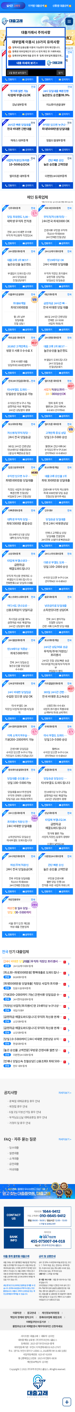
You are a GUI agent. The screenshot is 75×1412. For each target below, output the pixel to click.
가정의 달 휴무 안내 (19, 1123)
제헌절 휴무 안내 (18, 1106)
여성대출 (14, 1169)
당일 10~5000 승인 (55, 435)
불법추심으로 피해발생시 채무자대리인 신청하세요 (37, 1326)
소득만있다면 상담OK (55, 608)
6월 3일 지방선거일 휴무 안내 (25, 1112)
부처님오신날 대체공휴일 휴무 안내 (28, 1117)
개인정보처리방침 (50, 1313)
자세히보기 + (64, 1093)
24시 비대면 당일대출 (55, 262)
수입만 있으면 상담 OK (19, 694)
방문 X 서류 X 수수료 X (19, 348)
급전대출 (14, 1164)
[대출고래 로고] (12, 21)
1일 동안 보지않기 (17, 72)
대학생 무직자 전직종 (19, 219)
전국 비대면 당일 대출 (55, 305)
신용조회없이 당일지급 (19, 608)
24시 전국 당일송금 (19, 435)
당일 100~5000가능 (19, 780)
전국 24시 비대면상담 (55, 521)
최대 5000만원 (19, 305)
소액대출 (14, 1158)
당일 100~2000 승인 (55, 564)
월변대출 (14, 1153)
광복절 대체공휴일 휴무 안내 (24, 1101)
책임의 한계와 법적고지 (21, 1317)
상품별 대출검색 (61, 5)
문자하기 (29, 79)
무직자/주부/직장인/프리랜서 (56, 651)
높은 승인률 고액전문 (55, 867)
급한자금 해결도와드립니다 (20, 565)
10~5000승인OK (56, 392)
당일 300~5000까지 (19, 910)
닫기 (60, 72)
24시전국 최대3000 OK (55, 219)
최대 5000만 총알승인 (19, 521)
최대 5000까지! (19, 651)
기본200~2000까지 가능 (19, 737)
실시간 (13, 5)
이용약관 (17, 1313)
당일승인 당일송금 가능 (19, 392)
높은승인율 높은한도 (19, 262)
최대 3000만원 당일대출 (56, 478)
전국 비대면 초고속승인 (55, 694)
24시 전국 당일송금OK (19, 867)
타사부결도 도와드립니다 (55, 780)
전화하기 (12, 79)
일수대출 (14, 1147)
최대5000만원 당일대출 (19, 478)
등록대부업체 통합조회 (50, 1317)
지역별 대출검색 (37, 5)
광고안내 (31, 1313)
